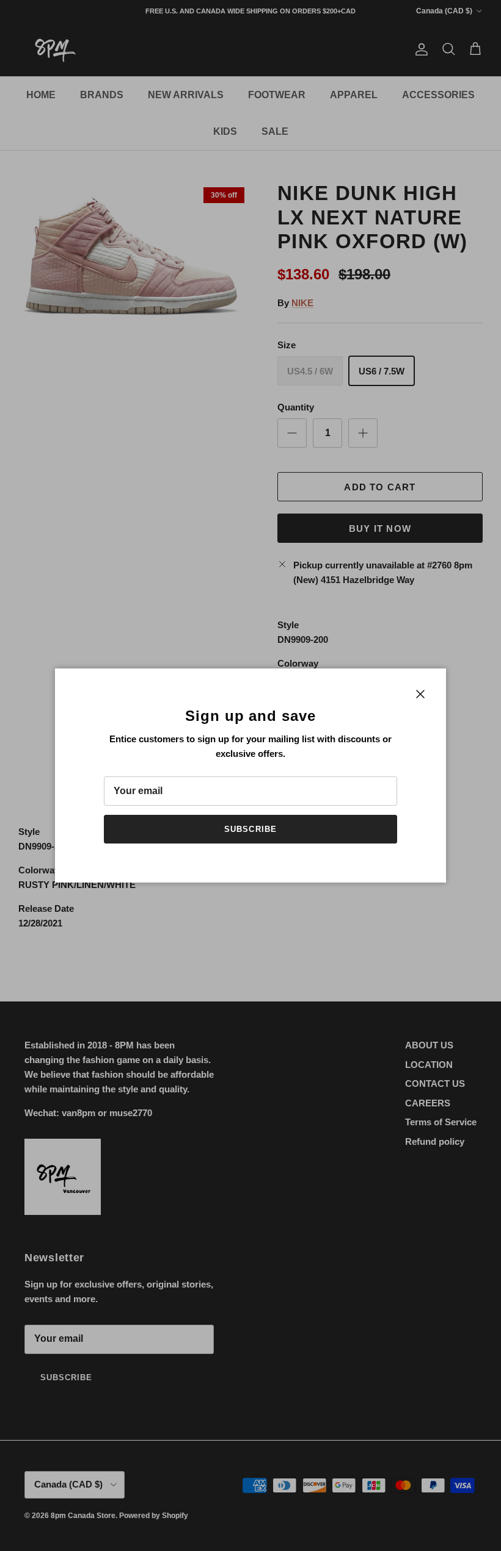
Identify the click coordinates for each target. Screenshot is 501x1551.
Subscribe (250, 829)
